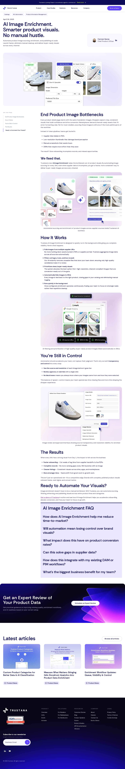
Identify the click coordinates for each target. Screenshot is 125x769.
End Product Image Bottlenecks (14, 117)
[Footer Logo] (15, 710)
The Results (8, 127)
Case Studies (51, 8)
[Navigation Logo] (10, 8)
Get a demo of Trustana (50, 497)
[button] (39, 8)
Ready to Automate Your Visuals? (16, 130)
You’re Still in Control (11, 123)
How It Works (9, 120)
